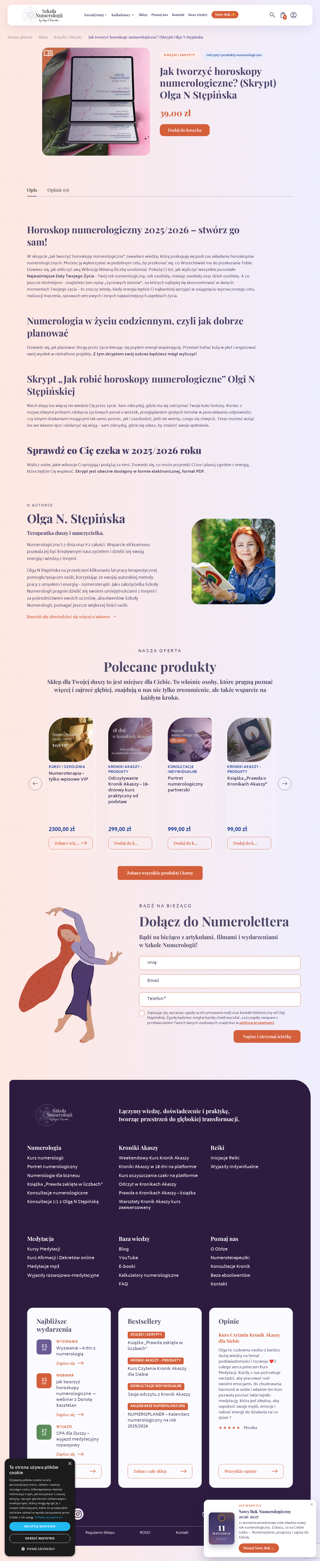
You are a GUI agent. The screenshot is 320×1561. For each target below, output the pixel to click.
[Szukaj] (272, 15)
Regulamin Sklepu (100, 1533)
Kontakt (178, 14)
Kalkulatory (121, 14)
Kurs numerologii (45, 1158)
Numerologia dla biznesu (53, 1176)
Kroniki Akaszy (138, 1147)
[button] (39, 1549)
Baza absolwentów (230, 1276)
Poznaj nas (159, 14)
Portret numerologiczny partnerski (185, 784)
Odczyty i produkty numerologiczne (234, 55)
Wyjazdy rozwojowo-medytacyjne (63, 1276)
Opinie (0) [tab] (58, 190)
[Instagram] (77, 1514)
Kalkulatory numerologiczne (149, 1276)
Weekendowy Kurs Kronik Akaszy (154, 1158)
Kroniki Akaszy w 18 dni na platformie (158, 1167)
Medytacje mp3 (43, 1267)
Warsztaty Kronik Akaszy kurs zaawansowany (149, 1205)
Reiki (217, 1147)
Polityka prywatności (49, 1517)
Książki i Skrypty (68, 37)
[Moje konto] (293, 15)
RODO (145, 1533)
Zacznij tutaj (94, 14)
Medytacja (40, 1238)
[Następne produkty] (284, 783)
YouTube (128, 1258)
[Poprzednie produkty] (35, 783)
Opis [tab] (32, 190)
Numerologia (44, 1147)
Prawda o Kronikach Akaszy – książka (157, 1193)
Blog (124, 1249)
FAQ (123, 1284)
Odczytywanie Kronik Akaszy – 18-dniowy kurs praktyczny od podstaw (128, 790)
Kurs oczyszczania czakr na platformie (158, 1176)
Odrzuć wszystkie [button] (40, 1538)
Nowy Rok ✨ (225, 14)
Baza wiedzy (198, 14)
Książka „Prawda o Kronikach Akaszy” (247, 781)
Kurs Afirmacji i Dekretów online (60, 1258)
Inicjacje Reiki (225, 1158)
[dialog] (40, 1507)
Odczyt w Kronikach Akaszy (147, 1185)
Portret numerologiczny (52, 1167)
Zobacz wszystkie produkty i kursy (160, 873)
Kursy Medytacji (43, 1249)
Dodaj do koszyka (184, 130)
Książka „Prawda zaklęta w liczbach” (65, 1185)
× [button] (69, 1463)
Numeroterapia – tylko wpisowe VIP (68, 776)
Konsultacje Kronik (230, 1267)
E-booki (127, 1267)
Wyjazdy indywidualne (234, 1167)
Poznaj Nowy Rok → (258, 1548)
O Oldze (219, 1249)
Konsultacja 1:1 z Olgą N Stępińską (63, 1202)
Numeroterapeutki (230, 1258)
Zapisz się (65, 1363)
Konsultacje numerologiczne (57, 1193)
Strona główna (19, 37)
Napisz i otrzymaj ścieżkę (267, 1036)
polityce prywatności (256, 1023)
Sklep (143, 14)
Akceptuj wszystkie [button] (40, 1526)
